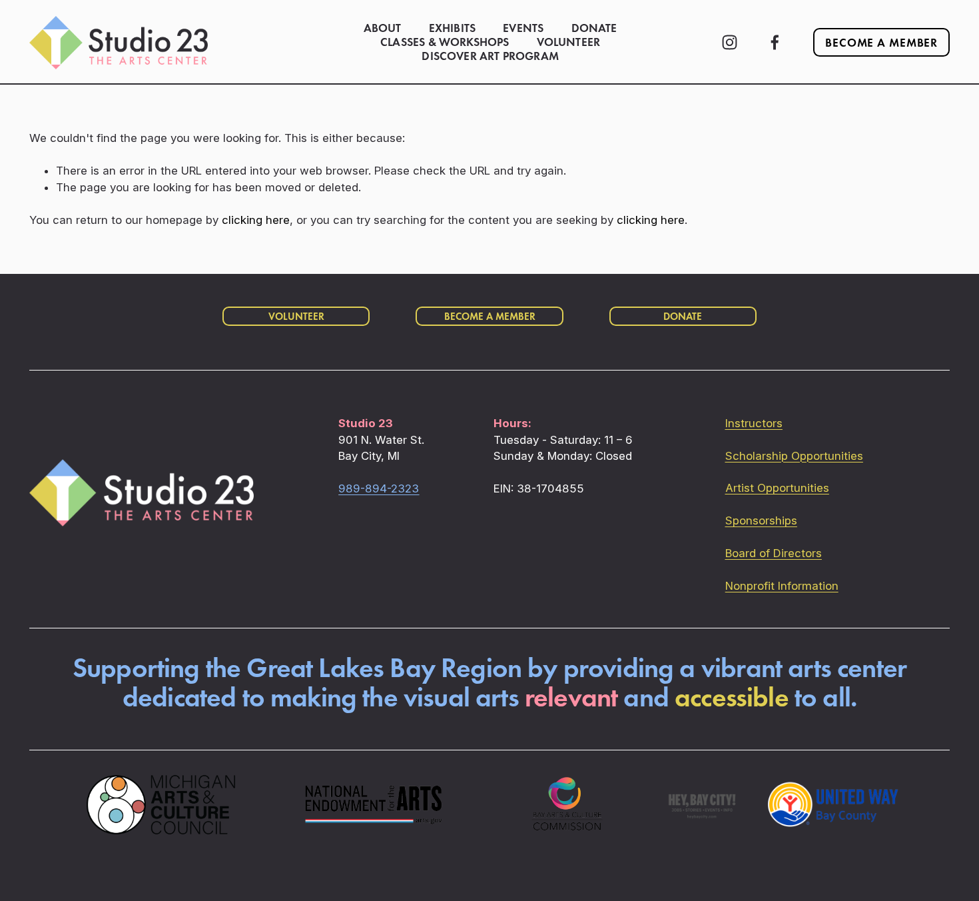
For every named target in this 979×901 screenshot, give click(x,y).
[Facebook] (775, 42)
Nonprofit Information (781, 585)
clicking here (256, 220)
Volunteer (569, 42)
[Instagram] (730, 42)
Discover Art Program (490, 56)
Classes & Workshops (444, 42)
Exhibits (452, 28)
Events (523, 28)
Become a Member (881, 42)
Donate (594, 28)
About (383, 28)
